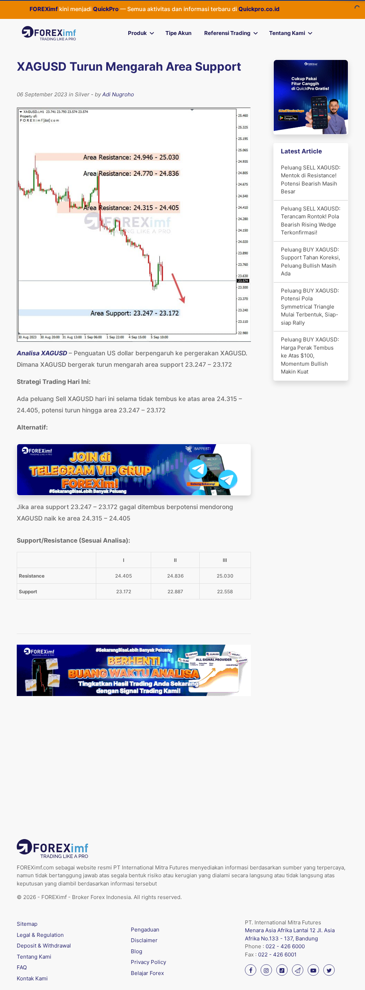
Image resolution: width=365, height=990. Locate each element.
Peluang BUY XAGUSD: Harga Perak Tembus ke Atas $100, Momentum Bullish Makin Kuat (310, 355)
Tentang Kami (287, 33)
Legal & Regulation (40, 934)
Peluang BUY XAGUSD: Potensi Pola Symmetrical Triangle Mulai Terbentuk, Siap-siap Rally (310, 306)
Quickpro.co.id (234, 8)
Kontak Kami (32, 978)
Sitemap (27, 923)
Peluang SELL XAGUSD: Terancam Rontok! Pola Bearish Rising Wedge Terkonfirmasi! (310, 220)
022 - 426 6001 (277, 954)
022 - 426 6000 (285, 946)
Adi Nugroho (118, 94)
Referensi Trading (227, 33)
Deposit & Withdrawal (44, 945)
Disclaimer (144, 940)
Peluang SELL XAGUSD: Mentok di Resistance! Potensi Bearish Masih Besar (310, 179)
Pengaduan (145, 929)
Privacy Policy (148, 962)
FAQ (22, 967)
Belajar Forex (147, 973)
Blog (136, 951)
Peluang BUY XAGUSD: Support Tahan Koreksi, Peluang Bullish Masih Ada (310, 261)
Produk (137, 33)
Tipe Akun (178, 33)
